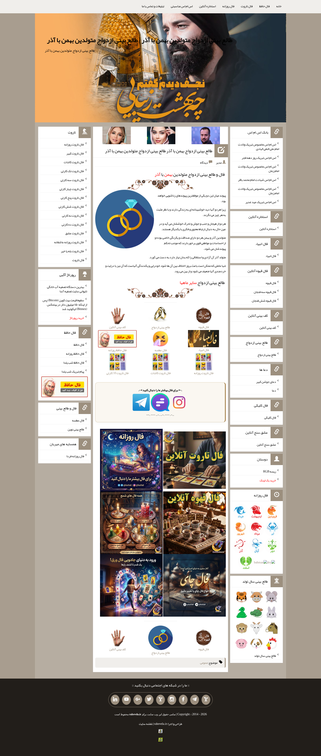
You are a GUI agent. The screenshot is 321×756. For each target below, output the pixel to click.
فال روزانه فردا (75, 456)
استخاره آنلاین (207, 6)
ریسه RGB (269, 471)
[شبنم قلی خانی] (116, 136)
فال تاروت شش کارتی (71, 207)
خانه (278, 6)
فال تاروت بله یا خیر (72, 251)
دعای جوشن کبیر (266, 381)
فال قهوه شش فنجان (264, 301)
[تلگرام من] (194, 700)
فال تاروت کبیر (75, 153)
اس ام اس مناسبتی (182, 6)
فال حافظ (264, 6)
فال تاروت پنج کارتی (72, 198)
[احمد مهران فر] (206, 136)
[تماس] (160, 700)
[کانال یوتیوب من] (126, 700)
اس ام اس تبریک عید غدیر (260, 202)
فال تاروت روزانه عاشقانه (69, 242)
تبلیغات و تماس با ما (153, 6)
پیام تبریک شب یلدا (73, 371)
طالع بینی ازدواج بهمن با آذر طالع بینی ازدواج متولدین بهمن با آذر (158, 150)
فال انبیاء (271, 256)
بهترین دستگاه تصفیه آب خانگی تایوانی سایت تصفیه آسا (67, 289)
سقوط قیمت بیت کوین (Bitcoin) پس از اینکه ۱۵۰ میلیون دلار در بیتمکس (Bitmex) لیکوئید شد (65, 304)
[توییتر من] (149, 700)
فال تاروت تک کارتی (72, 171)
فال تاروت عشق (74, 233)
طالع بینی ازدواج (202, 282)
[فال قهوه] (194, 524)
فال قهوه (271, 283)
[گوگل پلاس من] (137, 700)
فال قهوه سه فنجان (265, 292)
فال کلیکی (270, 417)
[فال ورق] (131, 586)
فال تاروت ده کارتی (73, 224)
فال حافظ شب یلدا (73, 362)
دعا (274, 390)
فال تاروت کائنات (74, 162)
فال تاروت (247, 6)
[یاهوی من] (206, 700)
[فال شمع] (131, 524)
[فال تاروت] (194, 461)
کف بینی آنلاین (267, 328)
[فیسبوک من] (183, 700)
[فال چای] (194, 586)
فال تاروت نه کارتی (73, 215)
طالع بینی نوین (76, 429)
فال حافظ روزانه (75, 354)
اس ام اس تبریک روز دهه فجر (259, 157)
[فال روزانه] (131, 461)
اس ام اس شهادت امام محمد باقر (257, 180)
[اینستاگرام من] (171, 700)
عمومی (204, 663)
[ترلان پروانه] (161, 136)
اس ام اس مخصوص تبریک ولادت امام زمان (258, 168)
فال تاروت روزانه (74, 144)
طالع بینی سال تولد (265, 656)
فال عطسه (78, 420)
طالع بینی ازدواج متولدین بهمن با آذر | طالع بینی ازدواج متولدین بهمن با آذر (139, 39)
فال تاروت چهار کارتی (71, 189)
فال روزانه (228, 6)
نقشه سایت (145, 724)
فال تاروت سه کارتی (72, 180)
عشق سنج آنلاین (266, 444)
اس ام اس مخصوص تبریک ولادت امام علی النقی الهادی (258, 146)
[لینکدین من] (115, 700)
